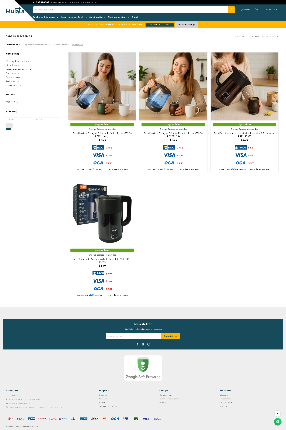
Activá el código (186, 24)
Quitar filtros (77, 45)
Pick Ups (103, 402)
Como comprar (166, 395)
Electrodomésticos (117, 17)
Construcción (95, 17)
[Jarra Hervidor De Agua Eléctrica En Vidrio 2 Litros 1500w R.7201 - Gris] (173, 86)
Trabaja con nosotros (108, 406)
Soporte (162, 402)
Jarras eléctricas (60, 45)
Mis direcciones (226, 402)
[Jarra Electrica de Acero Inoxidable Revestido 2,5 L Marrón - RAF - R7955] (244, 86)
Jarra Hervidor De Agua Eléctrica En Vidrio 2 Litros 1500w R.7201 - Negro (102, 135)
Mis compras (225, 399)
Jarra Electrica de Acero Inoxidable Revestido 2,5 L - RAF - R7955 (102, 260)
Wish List (223, 406)
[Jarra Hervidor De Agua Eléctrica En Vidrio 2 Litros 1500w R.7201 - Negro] (102, 86)
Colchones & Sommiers (44, 17)
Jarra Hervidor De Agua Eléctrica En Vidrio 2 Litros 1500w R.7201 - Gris (173, 135)
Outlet (135, 17)
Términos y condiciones (169, 399)
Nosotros (103, 395)
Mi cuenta (224, 395)
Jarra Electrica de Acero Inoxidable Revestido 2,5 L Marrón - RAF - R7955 (244, 135)
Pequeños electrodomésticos (36, 45)
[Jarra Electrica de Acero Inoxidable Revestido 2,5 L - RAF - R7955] (102, 212)
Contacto (103, 399)
